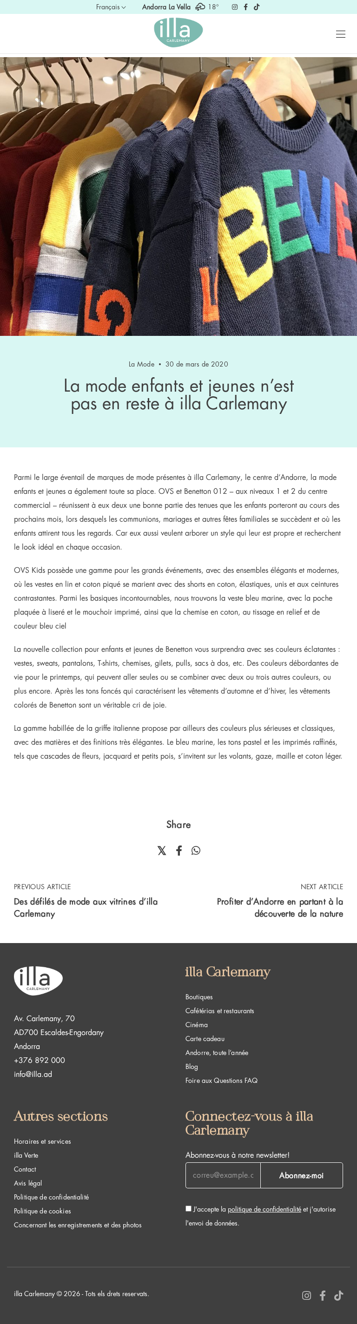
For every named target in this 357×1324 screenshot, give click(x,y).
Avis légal (28, 1183)
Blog (191, 1066)
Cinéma (196, 1025)
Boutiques (199, 997)
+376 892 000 (39, 1060)
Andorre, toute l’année (216, 1052)
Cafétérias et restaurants (220, 1011)
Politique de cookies (42, 1211)
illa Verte (26, 1155)
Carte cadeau (205, 1039)
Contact (25, 1169)
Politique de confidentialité (51, 1197)
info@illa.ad (33, 1074)
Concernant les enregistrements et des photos (78, 1225)
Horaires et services (42, 1141)
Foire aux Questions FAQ (221, 1080)
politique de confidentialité (264, 1209)
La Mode (141, 364)
